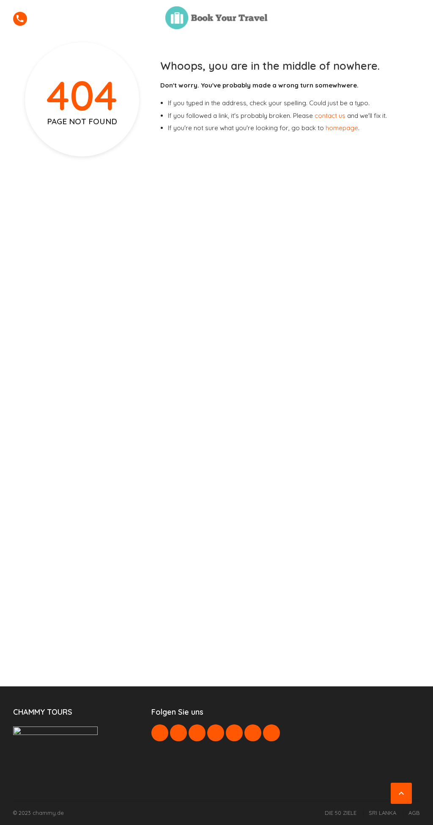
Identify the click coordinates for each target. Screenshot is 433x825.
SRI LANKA (382, 812)
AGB (414, 812)
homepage (342, 128)
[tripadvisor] (271, 732)
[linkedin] (197, 732)
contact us (330, 116)
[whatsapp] (234, 732)
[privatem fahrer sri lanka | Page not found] (216, 17)
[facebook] (159, 732)
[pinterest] (215, 732)
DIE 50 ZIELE (340, 812)
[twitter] (178, 732)
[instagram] (252, 732)
